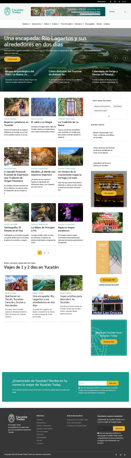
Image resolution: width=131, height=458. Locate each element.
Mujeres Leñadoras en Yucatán (16, 123)
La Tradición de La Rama (68, 123)
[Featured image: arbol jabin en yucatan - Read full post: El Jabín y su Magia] (43, 107)
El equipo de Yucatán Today (77, 426)
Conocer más (109, 342)
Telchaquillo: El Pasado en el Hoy (13, 229)
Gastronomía (41, 423)
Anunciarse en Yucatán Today (77, 420)
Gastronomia (36, 24)
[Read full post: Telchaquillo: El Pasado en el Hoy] (16, 212)
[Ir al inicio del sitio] (13, 15)
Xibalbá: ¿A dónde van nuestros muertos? (43, 173)
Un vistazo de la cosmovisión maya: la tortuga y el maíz (69, 174)
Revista (99, 24)
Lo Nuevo (107, 24)
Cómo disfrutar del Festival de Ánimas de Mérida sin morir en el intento (104, 150)
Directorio (78, 24)
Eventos (55, 24)
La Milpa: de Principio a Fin (43, 229)
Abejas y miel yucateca (102, 106)
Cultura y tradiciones (44, 426)
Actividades (117, 106)
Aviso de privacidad (74, 423)
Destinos (25, 24)
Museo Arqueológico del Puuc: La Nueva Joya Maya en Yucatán (103, 135)
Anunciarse (102, 2)
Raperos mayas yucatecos (66, 229)
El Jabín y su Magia (41, 122)
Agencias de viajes (100, 110)
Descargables (90, 24)
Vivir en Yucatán (66, 24)
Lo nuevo (40, 443)
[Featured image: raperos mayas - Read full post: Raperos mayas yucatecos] (70, 212)
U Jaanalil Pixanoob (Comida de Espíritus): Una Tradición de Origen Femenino (16, 176)
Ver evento (108, 193)
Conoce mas (12, 59)
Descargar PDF (109, 280)
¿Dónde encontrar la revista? (109, 285)
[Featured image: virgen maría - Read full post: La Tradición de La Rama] (70, 107)
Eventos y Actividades (45, 429)
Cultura (46, 24)
